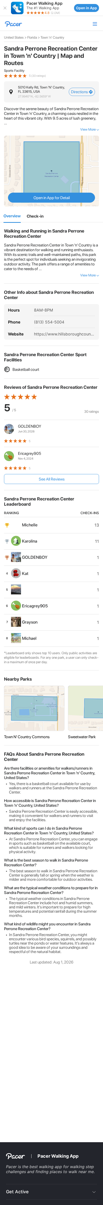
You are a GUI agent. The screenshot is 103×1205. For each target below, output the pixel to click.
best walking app (46, 1166)
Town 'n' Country (52, 37)
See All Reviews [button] (51, 479)
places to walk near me (72, 1171)
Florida (32, 37)
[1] (12, 216)
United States (14, 37)
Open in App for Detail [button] (52, 197)
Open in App (86, 8)
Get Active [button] (17, 1191)
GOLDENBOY (29, 426)
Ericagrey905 (29, 453)
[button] (5, 8)
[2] (35, 216)
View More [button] (88, 129)
